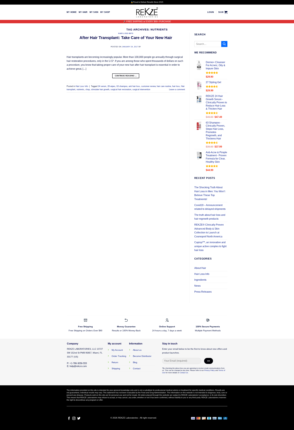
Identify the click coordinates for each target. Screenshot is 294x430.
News (197, 285)
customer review (148, 86)
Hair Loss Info (125, 33)
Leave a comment (177, 89)
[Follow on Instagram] (73, 418)
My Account (117, 350)
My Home (72, 12)
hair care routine (164, 86)
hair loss (176, 86)
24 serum (102, 86)
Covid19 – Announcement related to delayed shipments (210, 207)
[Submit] (224, 44)
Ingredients (200, 280)
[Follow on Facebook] (69, 418)
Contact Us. (184, 373)
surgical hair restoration (121, 89)
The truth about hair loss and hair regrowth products (209, 217)
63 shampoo (122, 86)
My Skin (94, 12)
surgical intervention (141, 89)
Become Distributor (142, 356)
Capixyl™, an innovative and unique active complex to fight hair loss (210, 246)
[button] (210, 12)
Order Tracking (119, 356)
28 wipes (111, 86)
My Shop (105, 12)
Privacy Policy (209, 370)
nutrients (80, 89)
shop (87, 89)
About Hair (200, 268)
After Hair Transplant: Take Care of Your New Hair (125, 38)
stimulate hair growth (100, 89)
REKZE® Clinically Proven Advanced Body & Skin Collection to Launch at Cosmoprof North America (209, 230)
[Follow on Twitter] (78, 418)
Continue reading (126, 76)
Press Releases (203, 291)
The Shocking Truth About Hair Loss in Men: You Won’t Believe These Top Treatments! (209, 193)
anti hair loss (134, 86)
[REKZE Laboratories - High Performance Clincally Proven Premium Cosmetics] (147, 12)
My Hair (83, 12)
